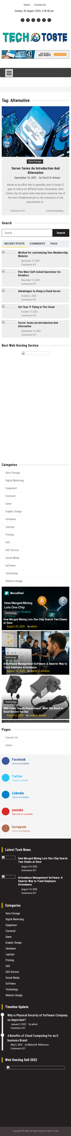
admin (34, 626)
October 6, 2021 (29, 296)
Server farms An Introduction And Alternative (36, 170)
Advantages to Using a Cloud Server (39, 291)
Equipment (11, 488)
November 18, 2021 (30, 260)
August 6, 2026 (15, 715)
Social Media (12, 557)
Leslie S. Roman (37, 715)
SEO (8, 542)
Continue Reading (54, 210)
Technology (12, 573)
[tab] (14, 243)
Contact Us (40, 4)
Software (11, 565)
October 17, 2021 (29, 311)
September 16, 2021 (25, 177)
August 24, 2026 (16, 626)
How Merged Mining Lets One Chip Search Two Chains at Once (35, 621)
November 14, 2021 (30, 280)
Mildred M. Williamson (38, 1044)
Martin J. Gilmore (40, 671)
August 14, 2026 (16, 671)
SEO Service (12, 550)
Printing (10, 534)
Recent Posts (14, 243)
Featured (10, 496)
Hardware (11, 519)
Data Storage (34, 161)
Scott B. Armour (51, 177)
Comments (37, 243)
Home (27, 4)
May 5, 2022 (16, 1044)
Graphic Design (14, 511)
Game (9, 503)
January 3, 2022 (18, 1024)
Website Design (14, 581)
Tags (53, 243)
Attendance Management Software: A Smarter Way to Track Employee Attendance (35, 665)
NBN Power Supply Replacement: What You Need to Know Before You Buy (33, 710)
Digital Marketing (15, 480)
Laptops (10, 527)
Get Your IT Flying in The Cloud (36, 307)
